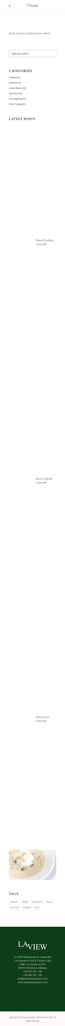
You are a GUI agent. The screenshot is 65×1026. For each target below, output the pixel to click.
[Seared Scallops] (20, 242)
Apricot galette (44, 478)
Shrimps (26, 908)
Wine (37, 908)
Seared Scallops (45, 240)
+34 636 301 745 (32, 975)
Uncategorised (16, 98)
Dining (25, 902)
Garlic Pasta (42, 717)
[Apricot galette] (20, 480)
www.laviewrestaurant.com (33, 982)
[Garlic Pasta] (20, 719)
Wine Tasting (15, 104)
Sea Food (13, 93)
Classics (13, 77)
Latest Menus (15, 88)
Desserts (13, 82)
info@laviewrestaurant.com (32, 978)
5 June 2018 (41, 244)
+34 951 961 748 (32, 971)
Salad (49, 902)
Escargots (37, 902)
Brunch (14, 902)
